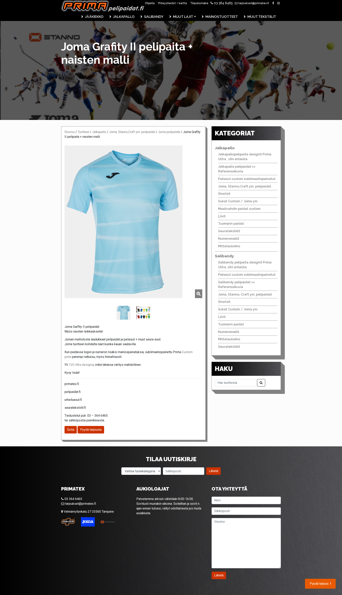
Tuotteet (83, 132)
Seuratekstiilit (229, 231)
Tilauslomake (199, 3)
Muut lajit (183, 16)
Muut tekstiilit (261, 16)
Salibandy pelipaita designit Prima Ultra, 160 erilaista (245, 264)
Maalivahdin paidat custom (239, 209)
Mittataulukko (229, 246)
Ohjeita (150, 3)
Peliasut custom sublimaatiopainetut (247, 179)
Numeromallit (228, 238)
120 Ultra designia (81, 365)
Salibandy (153, 16)
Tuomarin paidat (231, 223)
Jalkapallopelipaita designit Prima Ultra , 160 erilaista (244, 156)
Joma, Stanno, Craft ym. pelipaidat (245, 294)
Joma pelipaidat (169, 132)
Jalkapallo (124, 16)
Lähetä (213, 471)
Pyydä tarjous (320, 584)
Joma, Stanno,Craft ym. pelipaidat (132, 132)
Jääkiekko (94, 16)
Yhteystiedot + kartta (172, 3)
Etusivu (70, 132)
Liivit (222, 216)
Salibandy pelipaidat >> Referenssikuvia (236, 284)
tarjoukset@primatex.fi (253, 3)
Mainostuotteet (221, 16)
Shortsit (224, 194)
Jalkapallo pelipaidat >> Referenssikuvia (237, 169)
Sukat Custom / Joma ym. (238, 201)
